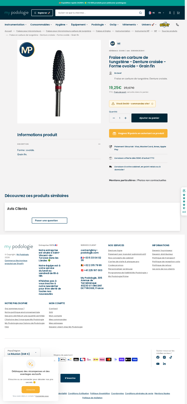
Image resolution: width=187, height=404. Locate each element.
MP (155, 31)
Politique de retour (161, 265)
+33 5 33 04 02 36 (91, 259)
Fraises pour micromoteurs (28, 31)
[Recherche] (141, 13)
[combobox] (100, 12)
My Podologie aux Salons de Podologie (24, 323)
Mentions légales (162, 393)
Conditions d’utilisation (78, 393)
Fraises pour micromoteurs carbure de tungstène (68, 31)
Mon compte (55, 315)
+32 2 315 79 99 (92, 265)
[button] (178, 13)
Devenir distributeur (162, 254)
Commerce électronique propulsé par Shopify (16, 262)
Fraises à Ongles (103, 31)
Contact (53, 308)
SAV (51, 312)
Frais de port (120, 92)
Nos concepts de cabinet (120, 257)
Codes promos (115, 265)
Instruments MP (142, 31)
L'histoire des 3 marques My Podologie (24, 319)
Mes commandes (58, 319)
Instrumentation (122, 31)
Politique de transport (163, 257)
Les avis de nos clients (163, 269)
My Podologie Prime (118, 276)
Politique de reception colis (166, 261)
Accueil (8, 31)
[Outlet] (165, 25)
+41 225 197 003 (93, 270)
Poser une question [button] (46, 220)
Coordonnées (117, 393)
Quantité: (113, 112)
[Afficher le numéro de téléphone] (177, 24)
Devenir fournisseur (162, 250)
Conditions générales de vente (139, 393)
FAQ (7, 327)
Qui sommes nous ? (15, 308)
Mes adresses (56, 323)
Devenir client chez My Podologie (65, 327)
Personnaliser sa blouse (120, 269)
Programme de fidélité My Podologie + (128, 272)
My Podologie (23, 254)
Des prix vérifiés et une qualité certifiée (24, 315)
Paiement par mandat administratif (127, 254)
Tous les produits (169, 31)
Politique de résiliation (92, 397)
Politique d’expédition (100, 393)
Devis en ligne (115, 250)
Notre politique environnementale (22, 312)
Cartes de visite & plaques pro (123, 261)
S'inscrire (70, 378)
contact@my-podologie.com (90, 251)
